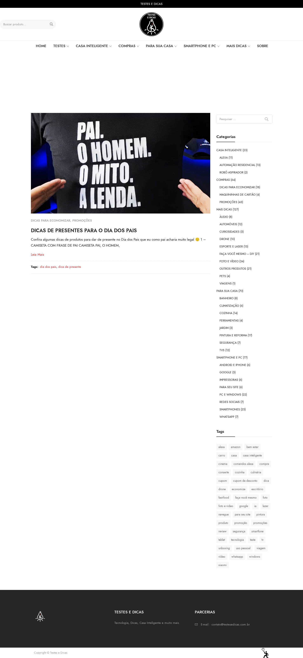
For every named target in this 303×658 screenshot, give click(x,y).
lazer (265, 506)
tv (262, 540)
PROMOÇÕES (82, 220)
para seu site (242, 514)
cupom (222, 481)
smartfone (257, 531)
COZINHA (226, 313)
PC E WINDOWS (230, 395)
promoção (240, 523)
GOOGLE (225, 372)
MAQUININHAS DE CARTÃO (238, 195)
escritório (257, 489)
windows (254, 557)
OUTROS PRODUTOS (233, 269)
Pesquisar (266, 119)
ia (255, 506)
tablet (221, 540)
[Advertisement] (151, 82)
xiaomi (222, 565)
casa (234, 455)
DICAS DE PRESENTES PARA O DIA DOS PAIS (84, 230)
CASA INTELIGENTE (229, 150)
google (243, 506)
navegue (223, 514)
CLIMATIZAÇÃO (229, 306)
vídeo (221, 557)
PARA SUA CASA (227, 291)
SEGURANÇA (228, 343)
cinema (222, 464)
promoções (260, 523)
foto (265, 498)
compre (264, 464)
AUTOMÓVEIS (228, 224)
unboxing (224, 548)
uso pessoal (243, 548)
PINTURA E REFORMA (233, 335)
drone (222, 489)
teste (252, 540)
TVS (222, 350)
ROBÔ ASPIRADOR (231, 172)
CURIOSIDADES (230, 232)
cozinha (239, 472)
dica (266, 481)
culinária (256, 472)
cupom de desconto (245, 481)
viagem (261, 548)
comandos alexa (243, 464)
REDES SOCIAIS (230, 402)
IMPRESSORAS (229, 380)
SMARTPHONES (230, 409)
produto (223, 523)
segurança (239, 531)
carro (221, 455)
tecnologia (237, 540)
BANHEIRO (227, 298)
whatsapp (237, 557)
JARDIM (224, 328)
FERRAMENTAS (229, 321)
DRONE (224, 239)
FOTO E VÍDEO (229, 261)
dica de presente (69, 267)
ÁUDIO (224, 217)
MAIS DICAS (224, 209)
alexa (221, 447)
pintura (260, 514)
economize (238, 489)
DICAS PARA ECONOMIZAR (50, 220)
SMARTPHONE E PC (229, 358)
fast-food (223, 498)
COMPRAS (223, 180)
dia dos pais (48, 267)
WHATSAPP (227, 417)
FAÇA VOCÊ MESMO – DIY (237, 254)
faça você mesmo (246, 498)
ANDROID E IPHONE (233, 365)
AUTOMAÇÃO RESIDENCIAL (237, 165)
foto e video (225, 506)
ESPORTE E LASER (231, 246)
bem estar (252, 447)
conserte (223, 472)
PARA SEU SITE (229, 387)
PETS (223, 276)
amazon (235, 447)
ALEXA (224, 158)
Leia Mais (37, 254)
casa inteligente (252, 455)
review (222, 531)
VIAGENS (226, 283)
